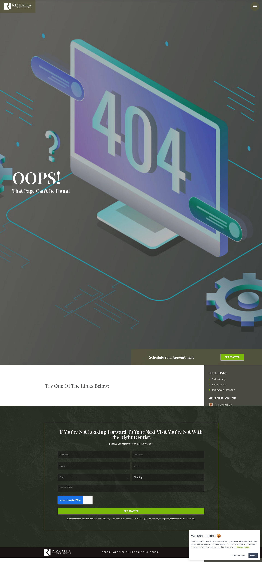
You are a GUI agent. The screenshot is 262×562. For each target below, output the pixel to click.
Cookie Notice (243, 547)
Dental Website (113, 552)
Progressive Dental (145, 552)
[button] (232, 357)
